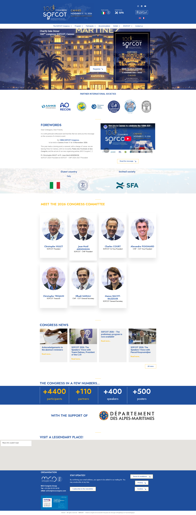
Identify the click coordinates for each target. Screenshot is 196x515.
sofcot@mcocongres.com (56, 491)
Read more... (46, 354)
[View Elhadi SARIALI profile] (83, 293)
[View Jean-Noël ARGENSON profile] (83, 244)
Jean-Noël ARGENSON (83, 248)
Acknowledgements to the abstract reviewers (52, 348)
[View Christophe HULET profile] (53, 244)
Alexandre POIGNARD (142, 246)
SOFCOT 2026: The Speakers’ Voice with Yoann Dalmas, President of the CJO (83, 351)
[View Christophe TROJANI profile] (53, 293)
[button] (62, 26)
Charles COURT (113, 246)
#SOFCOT (126, 26)
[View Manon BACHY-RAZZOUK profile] (113, 293)
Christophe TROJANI (53, 296)
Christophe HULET (53, 246)
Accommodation (104, 26)
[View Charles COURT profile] (113, 244)
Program (78, 26)
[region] (98, 59)
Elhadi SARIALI (83, 296)
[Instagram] (138, 6)
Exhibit (115, 26)
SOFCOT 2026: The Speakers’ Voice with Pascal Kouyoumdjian (141, 349)
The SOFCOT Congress (61, 26)
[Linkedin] (141, 6)
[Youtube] (145, 6)
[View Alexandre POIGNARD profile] (142, 244)
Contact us (139, 26)
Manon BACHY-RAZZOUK (113, 297)
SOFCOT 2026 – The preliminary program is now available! (111, 334)
